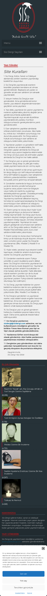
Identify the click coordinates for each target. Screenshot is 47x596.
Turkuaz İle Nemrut (12, 500)
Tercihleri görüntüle (23, 587)
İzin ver (23, 574)
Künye (29, 593)
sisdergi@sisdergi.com (14, 323)
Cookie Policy (20, 593)
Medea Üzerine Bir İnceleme (16, 445)
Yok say (23, 581)
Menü (7, 43)
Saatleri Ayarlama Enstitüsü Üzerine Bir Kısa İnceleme (23, 472)
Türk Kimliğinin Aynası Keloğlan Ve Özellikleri (23, 418)
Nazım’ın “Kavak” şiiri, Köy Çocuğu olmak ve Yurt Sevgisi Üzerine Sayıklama (23, 390)
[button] (43, 548)
